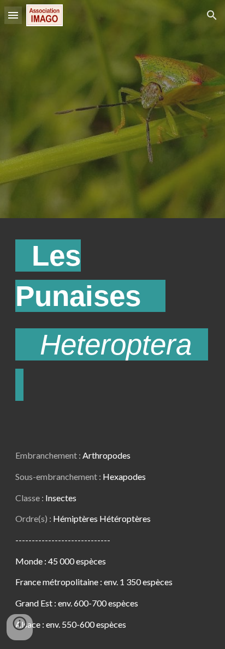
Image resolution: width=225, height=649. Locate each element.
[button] (13, 15)
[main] (112, 324)
